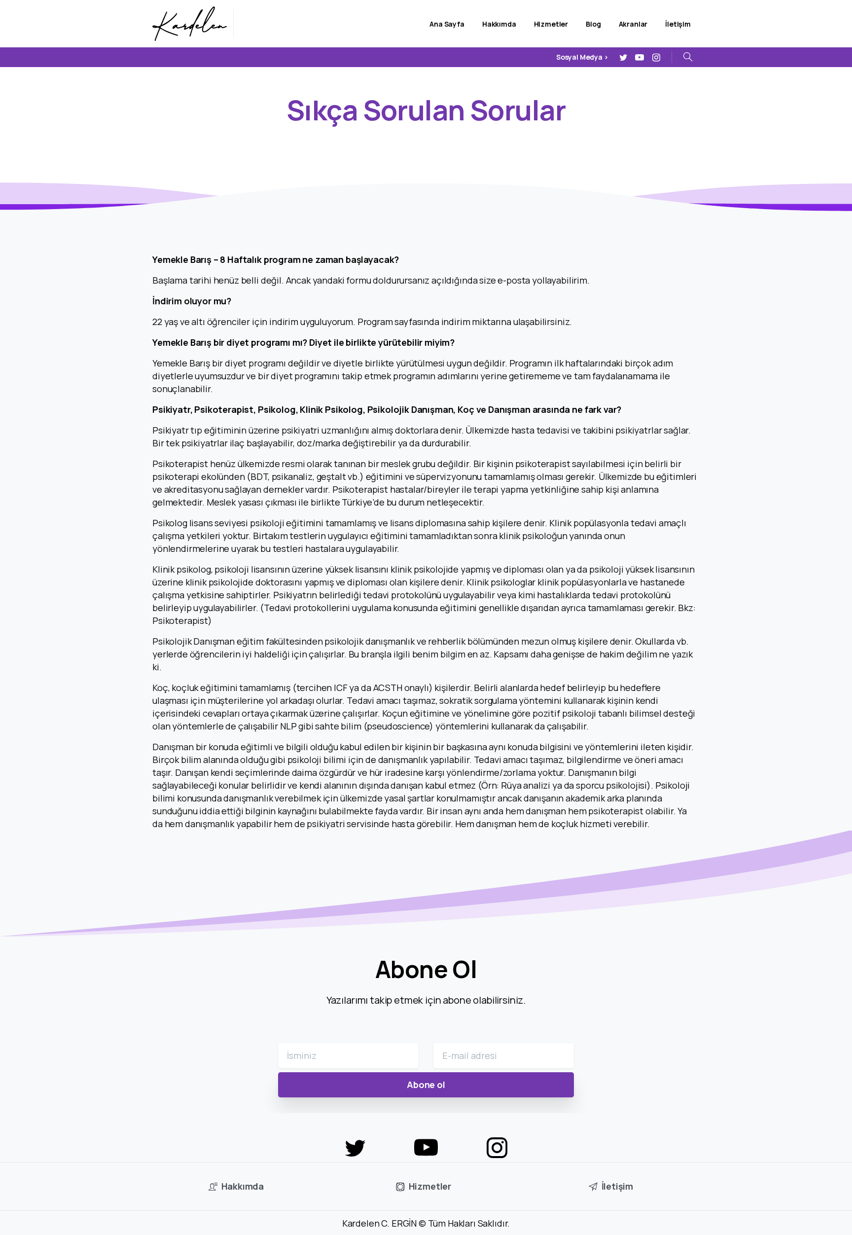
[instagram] (656, 57)
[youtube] (639, 57)
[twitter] (623, 57)
